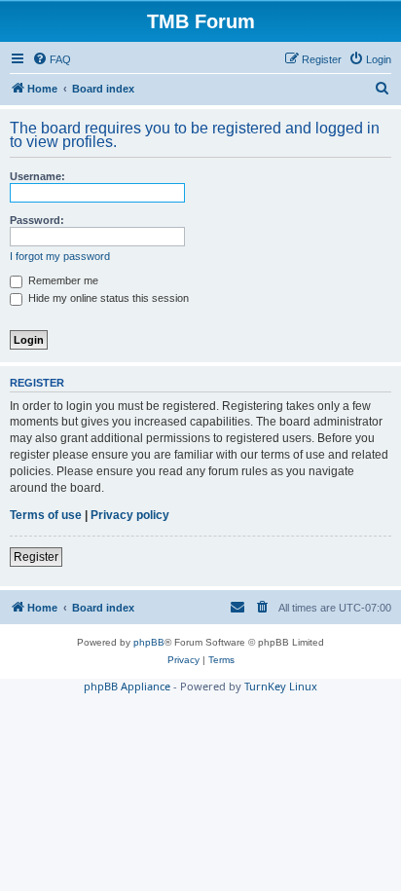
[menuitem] (51, 59)
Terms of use (46, 515)
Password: (37, 220)
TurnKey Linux (280, 686)
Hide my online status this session (107, 298)
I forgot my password (60, 256)
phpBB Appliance (127, 686)
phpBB (148, 642)
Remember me (61, 280)
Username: (37, 176)
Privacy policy (130, 515)
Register (36, 557)
